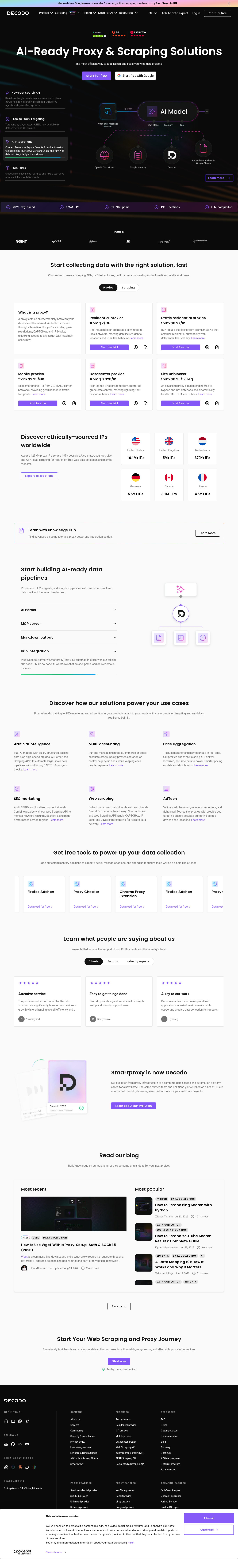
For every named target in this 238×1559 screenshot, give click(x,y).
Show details (54, 1552)
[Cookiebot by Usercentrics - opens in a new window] (22, 1552)
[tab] (108, 287)
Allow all (209, 1518)
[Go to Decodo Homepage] (18, 13)
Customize (207, 1529)
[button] (69, 610)
